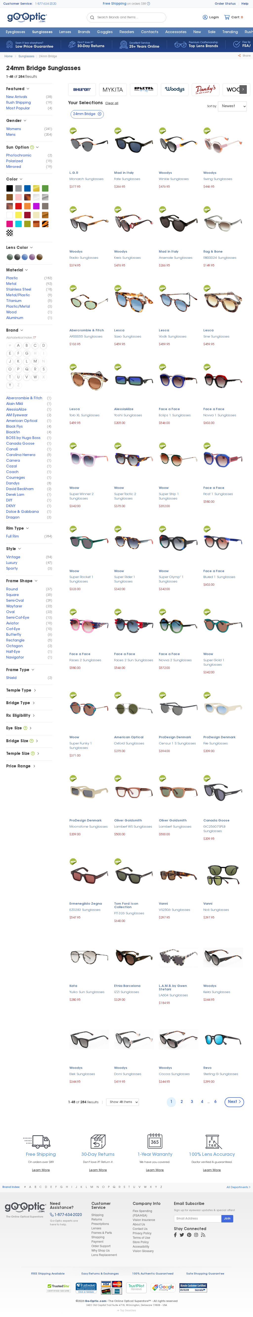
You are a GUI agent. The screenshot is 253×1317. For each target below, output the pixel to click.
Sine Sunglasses (216, 336)
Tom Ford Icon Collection (126, 905)
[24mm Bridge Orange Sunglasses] (27, 206)
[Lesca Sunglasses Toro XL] (89, 380)
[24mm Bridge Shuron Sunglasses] (82, 89)
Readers (127, 32)
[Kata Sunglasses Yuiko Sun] (89, 957)
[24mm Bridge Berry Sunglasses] (9, 223)
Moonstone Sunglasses (88, 826)
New (197, 32)
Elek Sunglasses (82, 1074)
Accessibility (141, 1246)
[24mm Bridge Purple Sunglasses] (36, 206)
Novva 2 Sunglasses (175, 660)
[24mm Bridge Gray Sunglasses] (18, 188)
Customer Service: (18, 3)
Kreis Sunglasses (127, 257)
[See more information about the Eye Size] (25, 728)
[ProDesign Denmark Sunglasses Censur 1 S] (179, 708)
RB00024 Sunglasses (219, 257)
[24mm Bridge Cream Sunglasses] (36, 215)
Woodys (165, 173)
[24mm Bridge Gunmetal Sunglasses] (45, 206)
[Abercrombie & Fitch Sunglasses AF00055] (89, 301)
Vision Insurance (144, 1219)
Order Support (100, 1246)
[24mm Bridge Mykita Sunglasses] (112, 89)
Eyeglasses (15, 32)
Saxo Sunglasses (127, 336)
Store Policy (141, 1242)
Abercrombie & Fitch (86, 330)
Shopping (98, 1237)
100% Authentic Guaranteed (152, 1274)
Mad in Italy (124, 173)
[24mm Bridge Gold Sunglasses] (36, 188)
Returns (96, 1219)
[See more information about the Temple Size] (33, 754)
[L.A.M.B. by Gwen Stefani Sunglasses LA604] (179, 957)
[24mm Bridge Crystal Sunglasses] (36, 197)
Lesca (119, 330)
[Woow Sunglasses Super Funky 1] (89, 708)
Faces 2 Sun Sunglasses (133, 660)
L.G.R (73, 173)
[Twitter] (182, 1235)
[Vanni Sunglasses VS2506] (179, 875)
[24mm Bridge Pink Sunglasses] (18, 197)
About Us (139, 1224)
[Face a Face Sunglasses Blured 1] (223, 542)
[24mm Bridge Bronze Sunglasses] (45, 215)
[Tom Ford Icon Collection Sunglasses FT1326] (134, 875)
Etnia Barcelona (127, 986)
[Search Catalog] (92, 17)
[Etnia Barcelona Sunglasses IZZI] (134, 957)
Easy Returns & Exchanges (100, 1274)
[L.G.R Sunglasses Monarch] (89, 144)
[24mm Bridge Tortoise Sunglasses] (27, 197)
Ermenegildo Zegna (85, 903)
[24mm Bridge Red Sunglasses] (18, 206)
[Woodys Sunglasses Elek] (89, 1039)
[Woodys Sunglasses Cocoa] (179, 1039)
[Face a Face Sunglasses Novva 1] (223, 380)
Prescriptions (100, 1223)
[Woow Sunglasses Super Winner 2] (89, 459)
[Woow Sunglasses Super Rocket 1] (89, 542)
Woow (74, 488)
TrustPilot (136, 1288)
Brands (84, 32)
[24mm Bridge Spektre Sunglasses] (143, 89)
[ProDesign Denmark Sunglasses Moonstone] (89, 791)
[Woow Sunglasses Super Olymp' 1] (179, 542)
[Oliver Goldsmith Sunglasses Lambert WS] (134, 792)
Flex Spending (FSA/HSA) (142, 1213)
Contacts (149, 32)
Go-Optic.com (95, 1301)
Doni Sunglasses (127, 1074)
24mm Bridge (48, 56)
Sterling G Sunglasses (220, 1074)
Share (246, 56)
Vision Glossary (143, 1251)
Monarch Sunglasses (86, 179)
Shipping (97, 1215)
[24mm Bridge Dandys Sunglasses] (205, 89)
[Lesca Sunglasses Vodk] (179, 301)
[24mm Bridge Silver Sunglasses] (45, 197)
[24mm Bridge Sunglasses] (23, 1210)
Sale (212, 32)
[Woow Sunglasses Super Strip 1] (179, 459)
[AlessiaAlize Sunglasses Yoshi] (134, 380)
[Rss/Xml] (203, 1235)
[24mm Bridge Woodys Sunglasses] (174, 89)
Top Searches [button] (128, 1310)
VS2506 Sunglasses (174, 910)
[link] (86, 1288)
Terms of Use (141, 1237)
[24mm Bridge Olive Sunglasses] (27, 223)
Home (8, 56)
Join (227, 1218)
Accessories (176, 32)
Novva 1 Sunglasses (219, 415)
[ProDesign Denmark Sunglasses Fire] (223, 708)
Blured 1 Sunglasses (219, 577)
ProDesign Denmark (175, 737)
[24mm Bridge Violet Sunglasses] (32, 257)
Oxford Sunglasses (129, 743)
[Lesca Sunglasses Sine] (223, 301)
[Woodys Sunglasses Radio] (89, 223)
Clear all (111, 103)
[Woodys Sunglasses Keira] (223, 957)
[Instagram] (196, 1235)
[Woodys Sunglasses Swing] (223, 144)
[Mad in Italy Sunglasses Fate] (134, 144)
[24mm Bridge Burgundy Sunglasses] (27, 215)
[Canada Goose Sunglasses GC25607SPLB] (223, 792)
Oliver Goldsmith (128, 820)
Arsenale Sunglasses (175, 257)
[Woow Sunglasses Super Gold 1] (223, 625)
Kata (73, 986)
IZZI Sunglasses (126, 992)
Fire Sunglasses (215, 743)
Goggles (104, 32)
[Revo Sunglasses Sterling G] (223, 1039)
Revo (207, 1068)
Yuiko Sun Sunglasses (87, 992)
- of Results (83, 1102)
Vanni (163, 903)
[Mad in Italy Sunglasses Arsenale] (179, 222)
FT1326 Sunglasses (129, 913)
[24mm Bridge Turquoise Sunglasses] (18, 223)
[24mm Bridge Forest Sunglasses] (45, 188)
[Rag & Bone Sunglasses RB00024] (223, 223)
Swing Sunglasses (217, 179)
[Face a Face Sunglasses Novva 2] (179, 625)
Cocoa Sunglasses (174, 1074)
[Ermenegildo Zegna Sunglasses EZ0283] (89, 875)
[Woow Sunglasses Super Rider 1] (134, 542)
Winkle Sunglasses (174, 179)
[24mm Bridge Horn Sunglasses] (36, 223)
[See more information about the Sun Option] (32, 148)
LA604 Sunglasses (173, 995)
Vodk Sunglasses (173, 336)
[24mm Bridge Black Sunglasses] (9, 188)
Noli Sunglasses (216, 910)
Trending (230, 32)
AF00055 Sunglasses (86, 336)
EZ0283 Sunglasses (85, 910)
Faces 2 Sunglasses (85, 660)
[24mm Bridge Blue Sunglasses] (27, 188)
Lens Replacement (104, 1255)
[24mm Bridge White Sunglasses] (9, 215)
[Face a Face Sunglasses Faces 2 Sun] (134, 625)
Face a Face (169, 409)
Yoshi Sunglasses (128, 415)
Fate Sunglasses (127, 179)
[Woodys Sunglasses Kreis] (134, 222)
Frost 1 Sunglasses (218, 494)
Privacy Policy (142, 1233)
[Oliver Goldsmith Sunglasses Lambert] (179, 791)
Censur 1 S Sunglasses (177, 743)
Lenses (65, 32)
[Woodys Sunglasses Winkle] (179, 144)
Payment (97, 1241)
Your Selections (85, 103)
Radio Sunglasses (83, 257)
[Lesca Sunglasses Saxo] (134, 301)
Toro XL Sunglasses (84, 415)
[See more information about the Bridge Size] (31, 741)
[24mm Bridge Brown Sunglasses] (9, 197)
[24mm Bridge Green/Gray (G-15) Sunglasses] (10, 257)
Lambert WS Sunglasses (133, 826)
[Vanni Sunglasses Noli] (223, 875)
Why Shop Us (100, 1250)
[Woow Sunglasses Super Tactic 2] (134, 459)
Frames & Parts (101, 1232)
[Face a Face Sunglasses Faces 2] (89, 625)
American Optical (128, 737)
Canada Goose (216, 820)
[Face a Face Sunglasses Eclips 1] (179, 380)
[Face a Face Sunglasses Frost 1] (223, 459)
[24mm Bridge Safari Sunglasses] (45, 223)
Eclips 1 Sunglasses (175, 415)
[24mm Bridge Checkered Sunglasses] (9, 232)
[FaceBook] (175, 1235)
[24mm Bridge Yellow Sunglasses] (18, 215)
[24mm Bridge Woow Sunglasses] (236, 89)
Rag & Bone (213, 251)
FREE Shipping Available (47, 1274)
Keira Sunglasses (216, 992)
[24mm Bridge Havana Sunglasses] (9, 206)
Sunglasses (42, 32)
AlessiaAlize (123, 409)
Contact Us (140, 1228)
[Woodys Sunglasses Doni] (134, 1039)
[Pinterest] (189, 1235)
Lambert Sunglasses (175, 826)
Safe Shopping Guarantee (205, 1274)
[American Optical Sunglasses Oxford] (134, 708)
